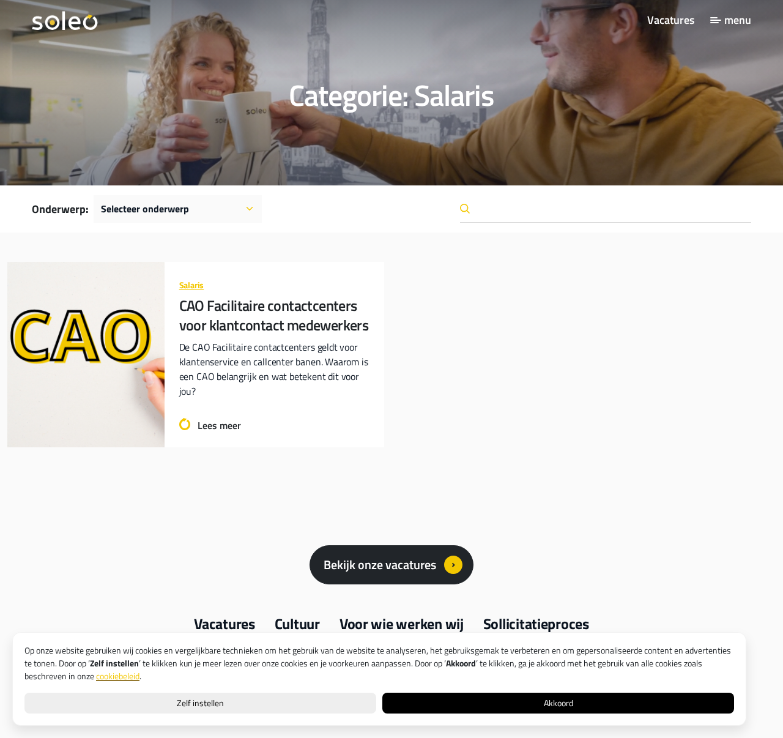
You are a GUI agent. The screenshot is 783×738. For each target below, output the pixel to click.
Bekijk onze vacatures (380, 564)
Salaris (191, 284)
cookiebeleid (117, 676)
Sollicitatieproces (536, 623)
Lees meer (219, 425)
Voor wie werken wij (402, 623)
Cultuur (297, 623)
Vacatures (670, 20)
